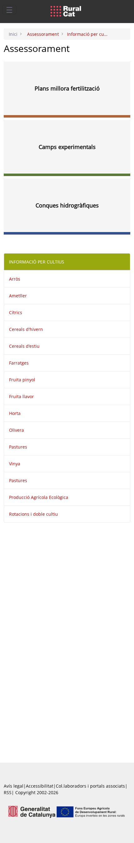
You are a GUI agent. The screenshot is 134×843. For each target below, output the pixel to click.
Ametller (18, 296)
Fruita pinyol (22, 380)
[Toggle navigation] (9, 9)
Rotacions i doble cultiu (33, 514)
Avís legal (13, 786)
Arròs (14, 279)
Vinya (14, 464)
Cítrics (15, 312)
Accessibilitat (39, 786)
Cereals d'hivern (26, 329)
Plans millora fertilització (67, 88)
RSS (8, 792)
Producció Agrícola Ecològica (38, 497)
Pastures (18, 447)
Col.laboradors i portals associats (90, 786)
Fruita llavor (21, 396)
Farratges (19, 363)
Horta (15, 413)
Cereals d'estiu (24, 346)
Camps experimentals (67, 147)
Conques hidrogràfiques (67, 205)
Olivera (16, 430)
